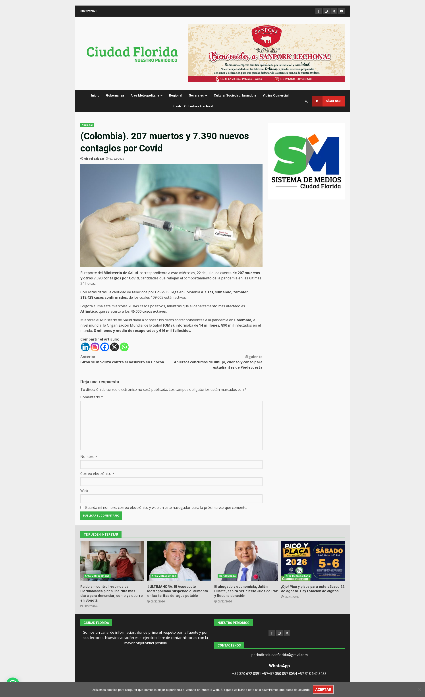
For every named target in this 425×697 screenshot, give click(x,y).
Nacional (87, 124)
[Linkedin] (85, 347)
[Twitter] (287, 633)
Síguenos (333, 101)
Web (84, 490)
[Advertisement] (266, 52)
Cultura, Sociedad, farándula (235, 95)
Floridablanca (227, 575)
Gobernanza (115, 95)
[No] (419, 689)
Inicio (95, 95)
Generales (196, 95)
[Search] (306, 101)
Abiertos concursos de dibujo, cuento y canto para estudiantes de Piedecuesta (218, 362)
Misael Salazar (94, 159)
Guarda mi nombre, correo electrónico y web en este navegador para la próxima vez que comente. (166, 507)
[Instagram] (95, 347)
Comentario (91, 397)
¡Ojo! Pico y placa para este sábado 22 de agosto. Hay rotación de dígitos (313, 561)
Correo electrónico (97, 473)
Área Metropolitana (145, 95)
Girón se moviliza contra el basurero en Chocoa (122, 359)
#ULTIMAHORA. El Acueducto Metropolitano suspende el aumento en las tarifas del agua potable (179, 561)
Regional (175, 95)
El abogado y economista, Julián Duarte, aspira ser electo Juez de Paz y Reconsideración (246, 561)
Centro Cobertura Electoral (193, 106)
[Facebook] (104, 347)
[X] (114, 347)
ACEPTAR (323, 689)
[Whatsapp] (124, 347)
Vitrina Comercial (276, 95)
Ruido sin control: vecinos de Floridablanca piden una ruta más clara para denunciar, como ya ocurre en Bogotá (112, 561)
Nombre (88, 456)
